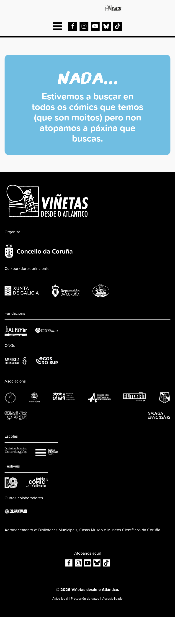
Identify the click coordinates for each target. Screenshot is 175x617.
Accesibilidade (112, 598)
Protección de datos (85, 598)
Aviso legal (60, 598)
